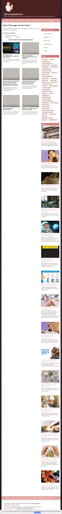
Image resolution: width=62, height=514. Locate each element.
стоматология (44, 114)
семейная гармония (46, 106)
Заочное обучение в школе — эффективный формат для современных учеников (48, 336)
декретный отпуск (45, 74)
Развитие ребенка (37, 20)
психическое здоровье (46, 99)
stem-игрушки (45, 59)
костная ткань (44, 85)
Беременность (19, 20)
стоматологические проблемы (48, 110)
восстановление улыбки (46, 70)
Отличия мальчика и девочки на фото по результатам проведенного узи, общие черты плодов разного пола (11, 83)
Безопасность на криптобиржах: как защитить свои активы (11, 56)
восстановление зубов (46, 68)
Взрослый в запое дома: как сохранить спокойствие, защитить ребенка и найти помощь (50, 210)
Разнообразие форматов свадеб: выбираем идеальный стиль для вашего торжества (48, 385)
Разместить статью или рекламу (46, 497)
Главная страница (9, 20)
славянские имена (45, 108)
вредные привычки (46, 72)
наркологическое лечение (47, 91)
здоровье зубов (45, 80)
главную (13, 36)
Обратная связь (15, 497)
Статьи (51, 20)
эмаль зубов (44, 119)
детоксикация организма (47, 76)
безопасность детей (46, 65)
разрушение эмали (45, 104)
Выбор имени (28, 20)
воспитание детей (53, 67)
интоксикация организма (47, 83)
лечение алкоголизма (53, 85)
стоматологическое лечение (47, 112)
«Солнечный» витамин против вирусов (50, 163)
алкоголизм (52, 59)
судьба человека (52, 114)
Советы (45, 20)
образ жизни (44, 93)
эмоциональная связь (53, 119)
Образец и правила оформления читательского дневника (29, 57)
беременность (54, 65)
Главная (7, 497)
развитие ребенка (45, 102)
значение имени (54, 82)
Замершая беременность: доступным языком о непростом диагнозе (29, 83)
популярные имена (45, 95)
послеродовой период (46, 97)
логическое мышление (46, 87)
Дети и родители (13, 14)
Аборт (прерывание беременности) (8, 109)
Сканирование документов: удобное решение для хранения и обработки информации (49, 435)
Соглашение (33, 497)
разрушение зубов (54, 102)
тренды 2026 (44, 116)
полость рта (51, 93)
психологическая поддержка (47, 100)
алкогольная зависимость (47, 63)
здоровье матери (53, 80)
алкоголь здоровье (45, 61)
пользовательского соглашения (10, 509)
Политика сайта (24, 497)
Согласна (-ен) (37, 512)
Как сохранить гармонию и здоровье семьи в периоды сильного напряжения (49, 410)
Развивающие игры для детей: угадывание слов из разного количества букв (48, 260)
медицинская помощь (46, 89)
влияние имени (45, 67)
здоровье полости (45, 82)
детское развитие (45, 78)
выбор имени (54, 72)
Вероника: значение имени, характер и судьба (29, 109)
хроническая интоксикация (47, 117)
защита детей (53, 78)
